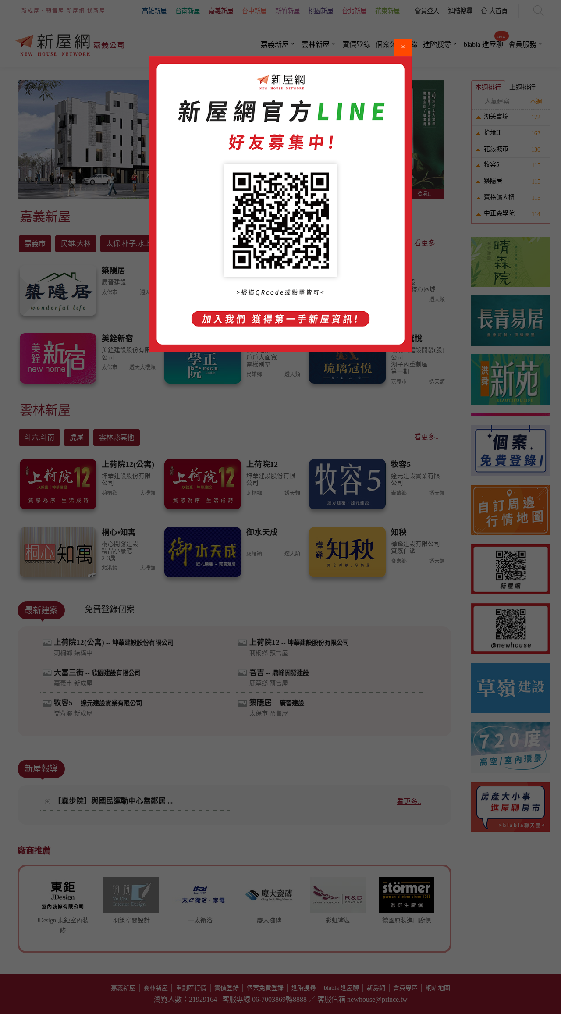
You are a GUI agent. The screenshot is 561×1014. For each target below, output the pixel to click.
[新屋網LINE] (280, 204)
